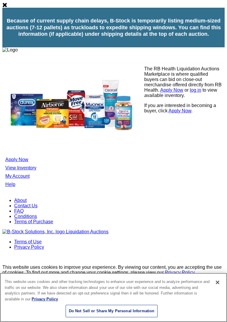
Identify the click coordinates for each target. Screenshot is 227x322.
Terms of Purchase (33, 221)
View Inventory (20, 167)
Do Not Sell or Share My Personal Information (112, 311)
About (20, 200)
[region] (113, 297)
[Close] (217, 282)
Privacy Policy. (180, 272)
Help (10, 184)
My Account (17, 176)
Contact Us (26, 205)
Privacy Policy (29, 247)
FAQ (19, 210)
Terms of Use (28, 241)
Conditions (25, 216)
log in (195, 90)
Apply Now (171, 90)
